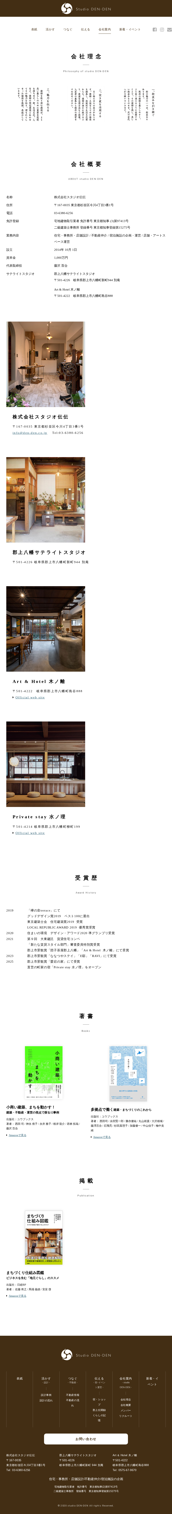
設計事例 (46, 1395)
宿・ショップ (99, 1402)
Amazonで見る (17, 1135)
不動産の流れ (72, 1403)
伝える (85, 29)
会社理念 (126, 1399)
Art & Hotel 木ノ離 (125, 1455)
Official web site (30, 697)
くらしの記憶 (169, 689)
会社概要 (126, 1405)
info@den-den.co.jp (30, 432)
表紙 (34, 29)
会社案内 (105, 29)
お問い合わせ (86, 1439)
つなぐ (68, 29)
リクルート (125, 1415)
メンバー (126, 1410)
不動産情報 (72, 1395)
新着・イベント (130, 29)
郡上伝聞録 (99, 1410)
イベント (3, 690)
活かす (50, 29)
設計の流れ (46, 1400)
